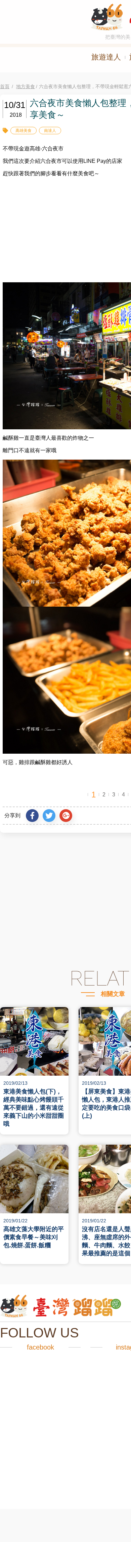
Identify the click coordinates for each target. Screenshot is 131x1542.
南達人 (50, 130)
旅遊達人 (106, 57)
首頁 (4, 86)
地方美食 (25, 86)
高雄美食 (23, 130)
